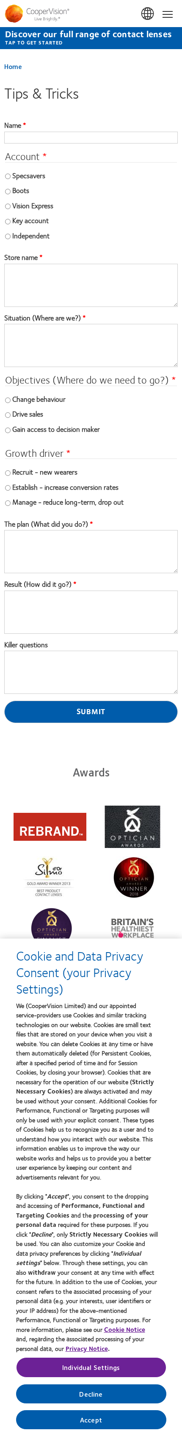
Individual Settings (91, 1367)
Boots (20, 190)
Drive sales (27, 413)
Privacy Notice (87, 1348)
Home (13, 66)
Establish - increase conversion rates (65, 486)
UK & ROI (148, 14)
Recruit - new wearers (44, 471)
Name (13, 125)
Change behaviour (39, 398)
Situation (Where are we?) (42, 318)
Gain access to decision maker (56, 428)
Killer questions (26, 645)
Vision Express (32, 205)
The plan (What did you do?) (46, 524)
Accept (91, 1419)
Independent (31, 235)
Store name (21, 257)
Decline (90, 1394)
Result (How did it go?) (38, 584)
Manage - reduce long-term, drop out (68, 501)
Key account (30, 220)
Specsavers (28, 175)
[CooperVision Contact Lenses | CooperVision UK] (91, 13)
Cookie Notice (124, 1329)
